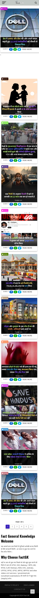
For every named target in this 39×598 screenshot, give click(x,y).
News (5, 9)
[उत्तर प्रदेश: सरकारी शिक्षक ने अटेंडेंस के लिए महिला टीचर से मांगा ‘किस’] (19, 464)
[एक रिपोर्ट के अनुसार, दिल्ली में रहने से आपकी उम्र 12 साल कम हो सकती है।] (19, 201)
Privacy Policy (12, 585)
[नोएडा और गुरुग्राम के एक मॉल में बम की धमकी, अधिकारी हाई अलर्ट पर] (19, 333)
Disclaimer (29, 585)
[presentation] (0, 55)
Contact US (19, 589)
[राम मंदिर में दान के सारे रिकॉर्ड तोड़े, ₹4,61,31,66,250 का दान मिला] (19, 289)
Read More (27, 49)
